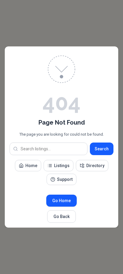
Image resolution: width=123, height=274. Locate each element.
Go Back (61, 216)
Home (31, 165)
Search (102, 148)
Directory (95, 165)
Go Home (61, 200)
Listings (62, 165)
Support (65, 179)
